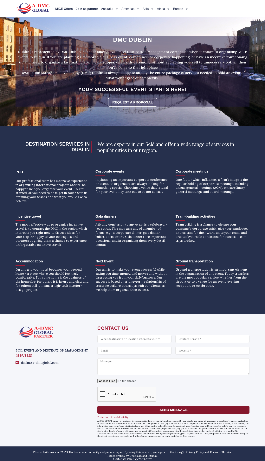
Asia (146, 8)
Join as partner (87, 8)
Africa (161, 8)
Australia (107, 8)
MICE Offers (64, 8)
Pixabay (152, 456)
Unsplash (135, 456)
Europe (178, 8)
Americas (127, 8)
